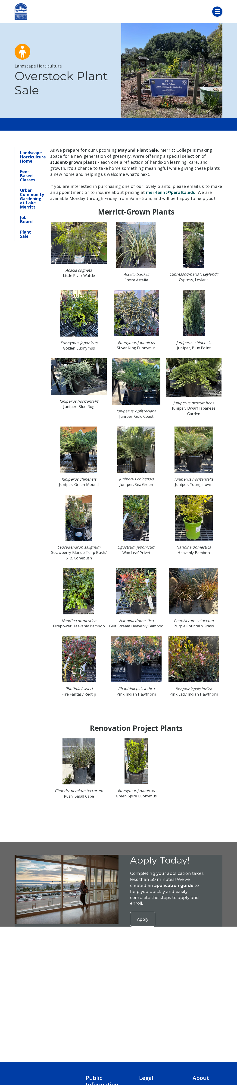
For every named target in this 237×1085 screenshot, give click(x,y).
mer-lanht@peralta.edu (171, 192)
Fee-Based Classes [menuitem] (27, 176)
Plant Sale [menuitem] (25, 234)
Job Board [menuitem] (26, 219)
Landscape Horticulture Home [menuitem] (33, 157)
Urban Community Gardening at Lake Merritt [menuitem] (32, 198)
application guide (173, 885)
